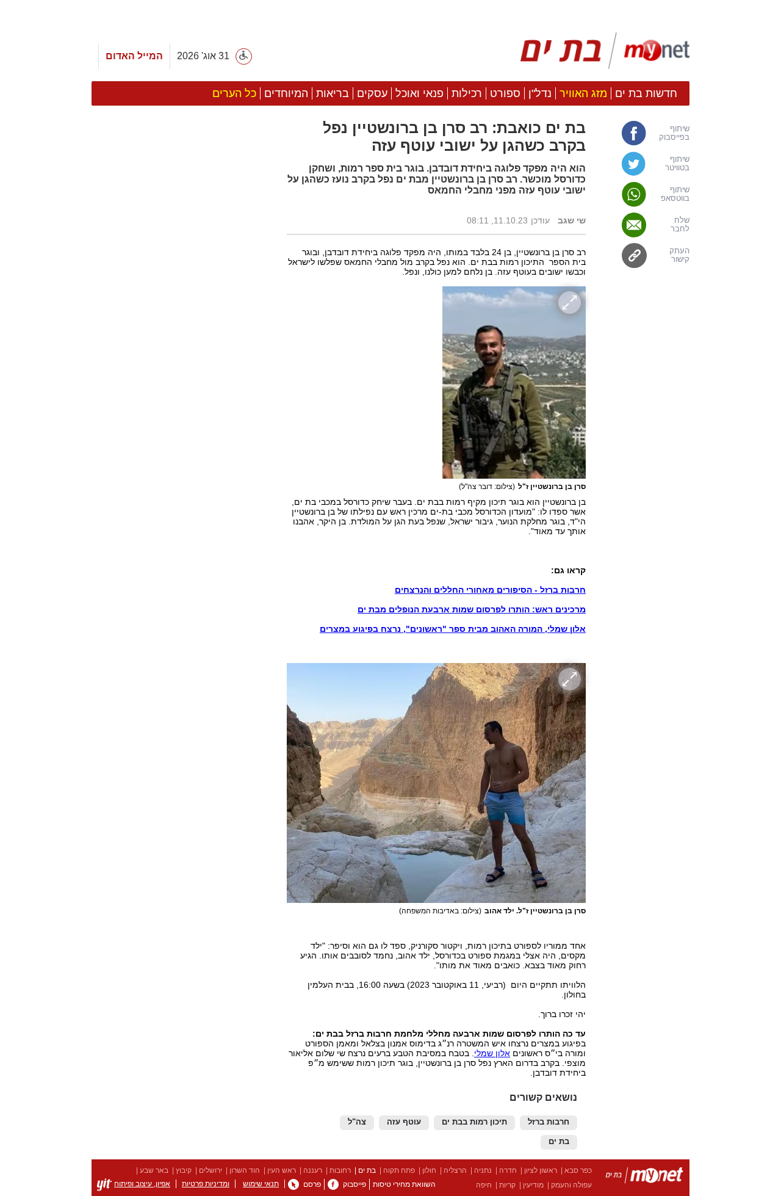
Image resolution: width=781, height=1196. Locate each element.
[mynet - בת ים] (605, 50)
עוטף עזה (404, 1122)
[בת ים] (644, 1177)
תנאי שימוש (261, 1184)
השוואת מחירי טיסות (404, 1184)
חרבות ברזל (548, 1122)
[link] (643, 133)
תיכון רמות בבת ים (474, 1122)
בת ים (559, 1141)
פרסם (312, 1184)
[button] (183, 631)
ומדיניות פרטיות (205, 1184)
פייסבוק (354, 1184)
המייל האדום (134, 56)
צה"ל (357, 1122)
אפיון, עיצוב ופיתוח (142, 1184)
